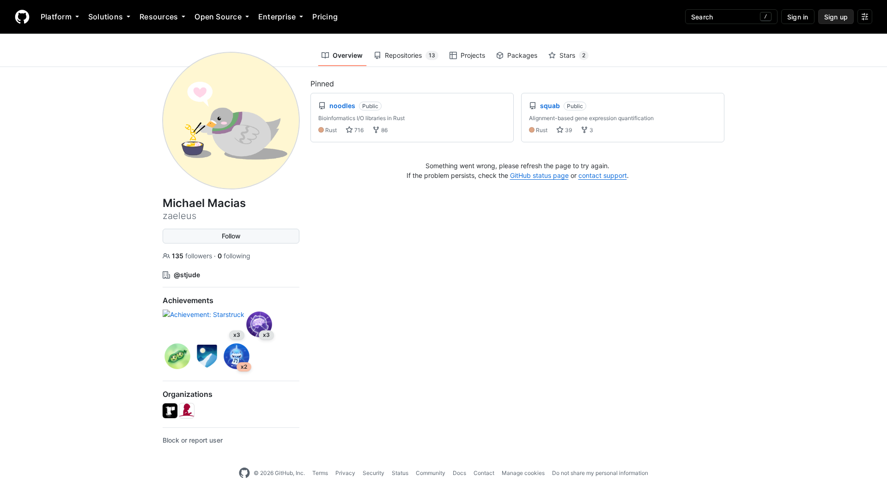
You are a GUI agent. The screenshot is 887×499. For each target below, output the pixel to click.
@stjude (187, 275)
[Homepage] (22, 16)
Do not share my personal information (600, 472)
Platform (56, 16)
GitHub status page (539, 175)
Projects (473, 55)
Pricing (325, 16)
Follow (231, 236)
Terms (320, 472)
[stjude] (186, 410)
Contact (484, 472)
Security (373, 472)
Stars (572, 55)
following (234, 256)
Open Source (218, 16)
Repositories (410, 55)
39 (568, 130)
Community (430, 472)
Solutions (105, 16)
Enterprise (277, 16)
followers (193, 256)
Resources (159, 16)
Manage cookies (523, 472)
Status (400, 472)
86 (384, 130)
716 (358, 130)
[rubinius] (170, 410)
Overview (348, 55)
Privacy (345, 472)
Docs (459, 472)
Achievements (188, 300)
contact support (602, 175)
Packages (522, 55)
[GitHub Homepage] (244, 473)
